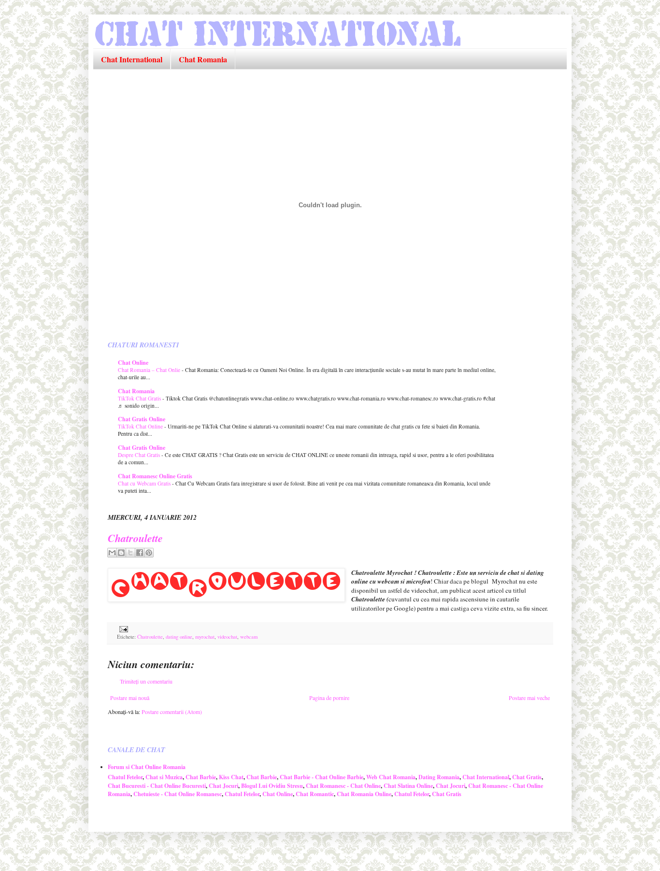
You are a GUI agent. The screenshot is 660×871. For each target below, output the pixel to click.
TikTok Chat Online (141, 426)
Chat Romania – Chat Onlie (150, 369)
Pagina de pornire (329, 697)
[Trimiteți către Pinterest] (149, 552)
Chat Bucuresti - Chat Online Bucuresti (157, 786)
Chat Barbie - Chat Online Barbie (321, 777)
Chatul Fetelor (125, 777)
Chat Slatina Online (408, 786)
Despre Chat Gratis (139, 454)
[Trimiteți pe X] (130, 552)
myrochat (205, 636)
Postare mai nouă (129, 697)
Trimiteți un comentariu (146, 681)
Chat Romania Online (364, 794)
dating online (179, 636)
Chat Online (133, 362)
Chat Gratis (527, 777)
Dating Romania (438, 777)
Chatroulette (135, 537)
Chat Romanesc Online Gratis (155, 476)
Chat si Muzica (164, 777)
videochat (227, 636)
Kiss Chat (231, 777)
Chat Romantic (315, 794)
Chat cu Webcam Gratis (145, 483)
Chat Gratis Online (141, 419)
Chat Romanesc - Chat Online (343, 786)
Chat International (131, 59)
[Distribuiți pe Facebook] (139, 552)
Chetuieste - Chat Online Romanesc (177, 794)
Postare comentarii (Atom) (172, 711)
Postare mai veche (529, 697)
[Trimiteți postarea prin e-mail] (122, 628)
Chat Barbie (201, 777)
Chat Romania (203, 59)
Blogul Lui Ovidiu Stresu (272, 786)
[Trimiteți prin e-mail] (112, 552)
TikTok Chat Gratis (140, 398)
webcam (249, 636)
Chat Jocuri (223, 786)
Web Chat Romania (391, 777)
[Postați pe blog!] (121, 552)
